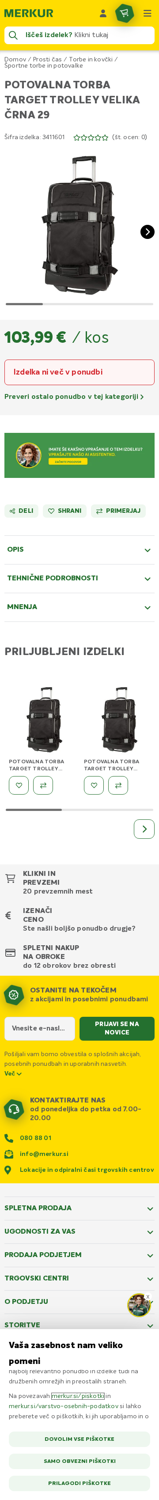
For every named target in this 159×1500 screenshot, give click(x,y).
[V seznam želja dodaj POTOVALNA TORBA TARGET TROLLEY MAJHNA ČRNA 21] (19, 785)
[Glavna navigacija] (147, 13)
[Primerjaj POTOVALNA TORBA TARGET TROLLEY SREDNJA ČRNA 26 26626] (118, 785)
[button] (79, 225)
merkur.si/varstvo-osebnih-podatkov (63, 1406)
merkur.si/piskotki (78, 1396)
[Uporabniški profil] (103, 13)
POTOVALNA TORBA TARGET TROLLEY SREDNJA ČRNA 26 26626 (117, 769)
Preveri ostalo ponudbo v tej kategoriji (72, 397)
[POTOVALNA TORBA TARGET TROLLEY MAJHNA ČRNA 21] (44, 721)
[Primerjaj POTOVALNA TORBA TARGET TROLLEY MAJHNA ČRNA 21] (43, 785)
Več (10, 1074)
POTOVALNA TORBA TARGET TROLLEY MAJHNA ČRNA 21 (36, 769)
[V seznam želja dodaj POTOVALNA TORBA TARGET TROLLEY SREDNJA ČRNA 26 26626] (94, 785)
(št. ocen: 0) (129, 137)
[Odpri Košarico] (124, 13)
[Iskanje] (13, 35)
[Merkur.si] (28, 13)
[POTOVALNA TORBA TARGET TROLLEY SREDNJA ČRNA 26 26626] (119, 721)
